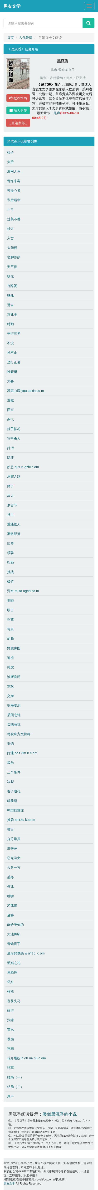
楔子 (10, 152)
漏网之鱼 (13, 171)
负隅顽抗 (13, 724)
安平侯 (12, 266)
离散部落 (13, 533)
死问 (10, 1048)
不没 (10, 342)
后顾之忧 (13, 714)
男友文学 (12, 6)
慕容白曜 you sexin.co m (25, 390)
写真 (10, 628)
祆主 (10, 514)
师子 (10, 485)
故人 (10, 495)
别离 (10, 619)
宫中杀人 (13, 438)
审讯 (10, 1029)
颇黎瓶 (12, 800)
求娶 (10, 552)
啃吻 (10, 895)
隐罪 (10, 457)
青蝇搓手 (13, 943)
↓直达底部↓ (18, 122)
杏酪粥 (12, 285)
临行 (10, 1010)
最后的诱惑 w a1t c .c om (26, 953)
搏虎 (10, 667)
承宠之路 (13, 476)
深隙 (10, 1019)
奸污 (10, 447)
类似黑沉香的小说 (60, 1114)
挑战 (10, 571)
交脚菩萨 (13, 257)
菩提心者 (13, 190)
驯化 (10, 276)
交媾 (10, 695)
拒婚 (10, 562)
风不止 (12, 352)
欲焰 (10, 743)
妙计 (10, 228)
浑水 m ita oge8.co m (23, 590)
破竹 (10, 581)
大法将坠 (13, 934)
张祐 (10, 991)
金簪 (10, 915)
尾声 (57, 112)
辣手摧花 (13, 428)
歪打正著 (13, 361)
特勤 (10, 323)
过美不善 (13, 218)
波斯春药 (13, 676)
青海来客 (13, 180)
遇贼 (10, 400)
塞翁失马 (13, 1000)
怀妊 (10, 981)
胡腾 (10, 638)
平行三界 (13, 333)
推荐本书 (20, 98)
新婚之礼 (13, 962)
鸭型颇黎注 (15, 810)
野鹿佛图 (13, 648)
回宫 (10, 409)
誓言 (10, 829)
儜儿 (10, 886)
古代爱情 (25, 37)
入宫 (10, 238)
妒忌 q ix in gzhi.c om (23, 466)
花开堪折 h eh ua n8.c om (26, 1058)
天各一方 (13, 867)
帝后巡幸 (13, 199)
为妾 (10, 381)
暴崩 (10, 1038)
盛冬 (10, 876)
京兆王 (12, 314)
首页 (10, 37)
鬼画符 (12, 972)
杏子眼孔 (13, 791)
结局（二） (15, 1086)
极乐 (10, 762)
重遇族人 (13, 524)
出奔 (10, 543)
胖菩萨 (12, 848)
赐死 (10, 295)
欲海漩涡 (13, 705)
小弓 (10, 209)
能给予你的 (15, 924)
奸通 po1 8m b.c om (22, 752)
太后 (10, 161)
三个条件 (13, 771)
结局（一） (15, 1077)
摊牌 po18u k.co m (21, 819)
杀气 (10, 419)
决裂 (10, 781)
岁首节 (12, 505)
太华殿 (12, 247)
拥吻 (10, 600)
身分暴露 (13, 838)
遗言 (10, 304)
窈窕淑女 (13, 857)
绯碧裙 (12, 371)
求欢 (10, 686)
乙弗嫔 (12, 905)
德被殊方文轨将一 (20, 733)
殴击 (10, 609)
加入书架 (20, 110)
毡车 (10, 1067)
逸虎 (10, 657)
